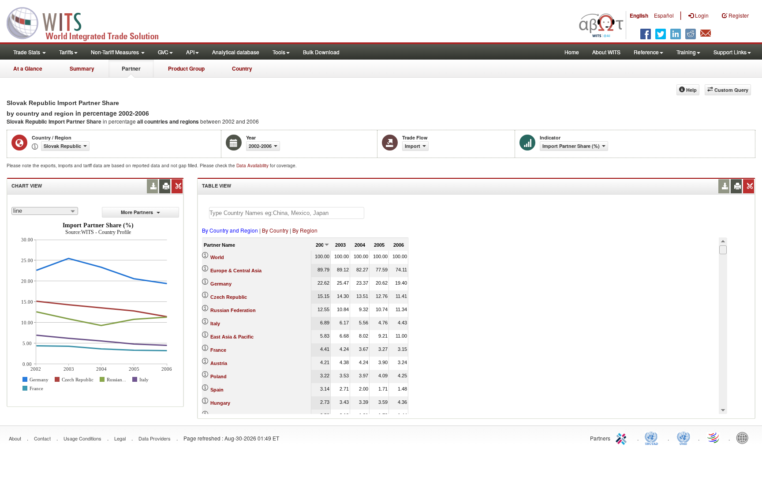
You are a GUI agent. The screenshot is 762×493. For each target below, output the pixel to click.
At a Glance (27, 68)
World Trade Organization (714, 437)
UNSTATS (683, 437)
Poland (218, 376)
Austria (218, 363)
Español (664, 15)
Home (571, 52)
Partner (131, 68)
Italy (215, 323)
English (639, 15)
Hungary (220, 403)
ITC (622, 437)
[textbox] (286, 213)
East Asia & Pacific (232, 336)
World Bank (744, 437)
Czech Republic (228, 297)
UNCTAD (653, 437)
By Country (275, 230)
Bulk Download (321, 52)
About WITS (606, 52)
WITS (88, 22)
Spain (217, 389)
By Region (305, 230)
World (217, 257)
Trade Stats (27, 52)
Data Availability (253, 165)
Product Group (186, 68)
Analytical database (235, 52)
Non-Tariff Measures (115, 52)
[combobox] (44, 211)
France (218, 350)
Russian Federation (233, 310)
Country (242, 68)
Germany (221, 283)
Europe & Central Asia (235, 270)
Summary (82, 68)
